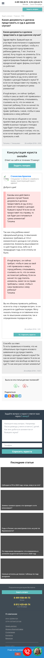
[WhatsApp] (16, 395)
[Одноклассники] (9, 395)
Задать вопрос (32, 9)
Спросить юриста (28, 335)
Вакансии (9, 638)
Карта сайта (10, 646)
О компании (10, 632)
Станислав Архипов (21, 176)
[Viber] (12, 395)
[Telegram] (19, 395)
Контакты (9, 635)
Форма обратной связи (14, 629)
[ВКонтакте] (6, 395)
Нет (17, 654)
